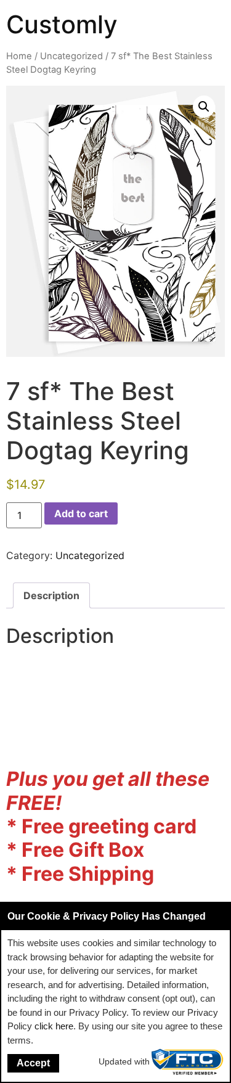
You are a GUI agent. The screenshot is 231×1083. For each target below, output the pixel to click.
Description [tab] (51, 595)
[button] (204, 107)
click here (53, 1026)
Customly (62, 24)
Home (19, 56)
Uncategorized (71, 56)
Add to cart (81, 513)
